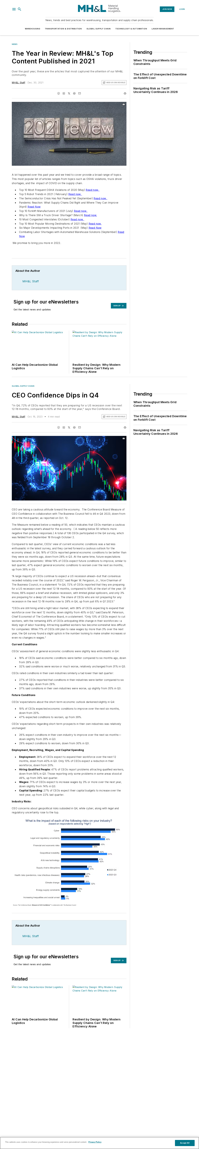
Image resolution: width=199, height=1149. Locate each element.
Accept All (184, 1143)
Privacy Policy (94, 1142)
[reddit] (74, 93)
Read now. (93, 189)
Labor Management (163, 29)
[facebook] (58, 93)
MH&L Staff (18, 82)
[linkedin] (63, 93)
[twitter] (69, 93)
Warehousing (32, 29)
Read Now (34, 206)
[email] (79, 93)
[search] (19, 9)
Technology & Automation (131, 29)
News (14, 44)
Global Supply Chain (99, 29)
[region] (99, 1143)
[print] (125, 93)
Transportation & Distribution (63, 29)
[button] (14, 9)
